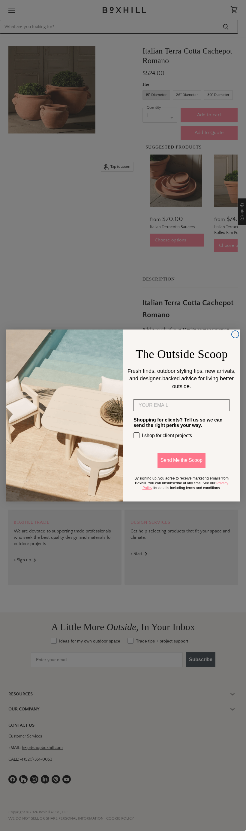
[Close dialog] (235, 334)
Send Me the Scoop (181, 460)
